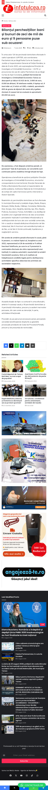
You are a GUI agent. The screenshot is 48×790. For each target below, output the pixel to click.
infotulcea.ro (7, 48)
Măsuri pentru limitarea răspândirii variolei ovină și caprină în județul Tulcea (30, 679)
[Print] (32, 345)
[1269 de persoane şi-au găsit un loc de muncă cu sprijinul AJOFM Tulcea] (8, 729)
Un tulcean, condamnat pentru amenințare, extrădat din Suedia (34, 400)
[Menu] (3, 15)
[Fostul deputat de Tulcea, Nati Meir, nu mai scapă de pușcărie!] (12, 366)
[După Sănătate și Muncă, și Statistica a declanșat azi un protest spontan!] (12, 390)
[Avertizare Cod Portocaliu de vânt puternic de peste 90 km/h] (35, 366)
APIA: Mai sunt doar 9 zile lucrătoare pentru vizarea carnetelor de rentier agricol (30, 718)
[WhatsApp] (16, 345)
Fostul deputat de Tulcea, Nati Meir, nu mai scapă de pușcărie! (12, 376)
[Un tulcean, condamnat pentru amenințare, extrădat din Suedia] (35, 390)
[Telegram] (22, 345)
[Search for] (45, 15)
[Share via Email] (27, 345)
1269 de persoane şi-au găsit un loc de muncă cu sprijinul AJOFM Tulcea (30, 727)
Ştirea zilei (12, 21)
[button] (32, 785)
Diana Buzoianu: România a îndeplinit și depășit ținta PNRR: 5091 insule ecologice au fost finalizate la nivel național (22, 632)
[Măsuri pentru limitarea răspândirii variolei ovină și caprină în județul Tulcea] (8, 680)
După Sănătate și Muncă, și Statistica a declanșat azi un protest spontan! (12, 400)
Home (5, 21)
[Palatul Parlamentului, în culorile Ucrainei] (8, 657)
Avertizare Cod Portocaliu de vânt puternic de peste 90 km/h (35, 376)
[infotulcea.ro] (24, 9)
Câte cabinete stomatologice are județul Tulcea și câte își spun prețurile (30, 645)
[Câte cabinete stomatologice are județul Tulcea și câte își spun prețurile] (8, 646)
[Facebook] (6, 345)
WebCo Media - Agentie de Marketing (22, 770)
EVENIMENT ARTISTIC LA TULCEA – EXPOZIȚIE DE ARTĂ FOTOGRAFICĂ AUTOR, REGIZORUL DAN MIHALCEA (29, 689)
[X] (11, 345)
